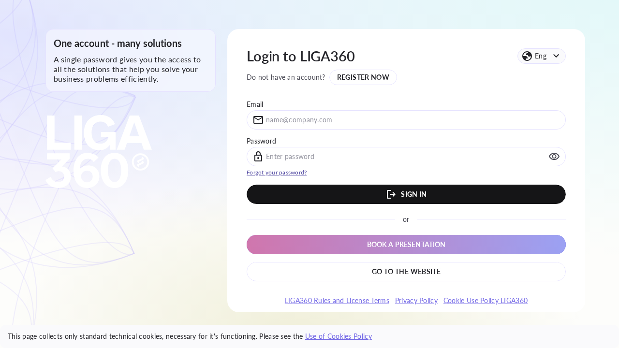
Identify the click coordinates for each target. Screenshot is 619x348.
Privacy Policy (416, 300)
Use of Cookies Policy (338, 336)
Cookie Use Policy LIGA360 (485, 300)
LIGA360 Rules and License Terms (337, 300)
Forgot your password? (277, 172)
